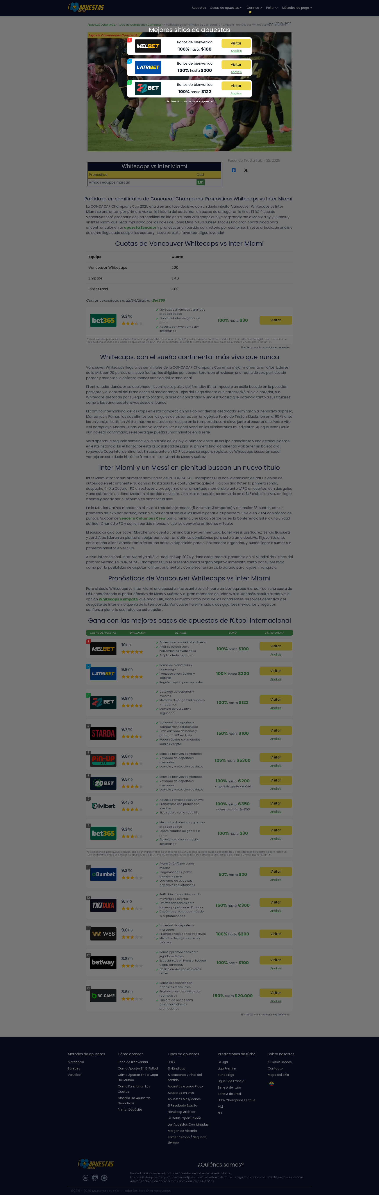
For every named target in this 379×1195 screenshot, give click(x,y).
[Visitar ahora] (148, 46)
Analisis (236, 51)
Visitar (236, 43)
